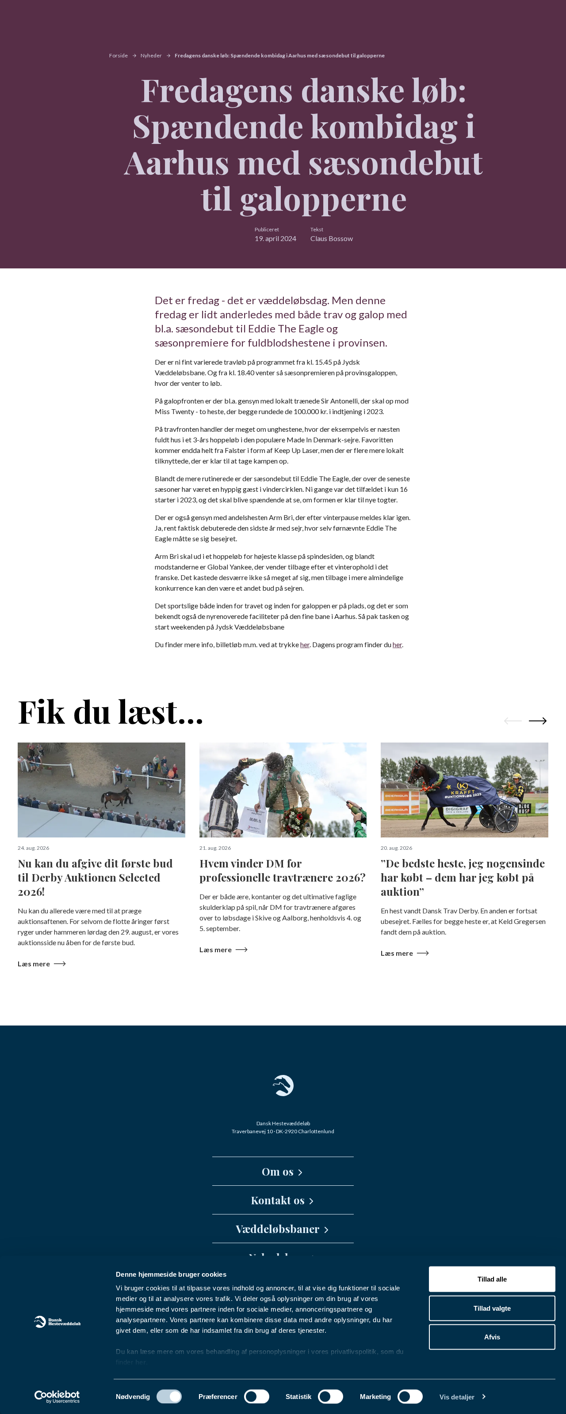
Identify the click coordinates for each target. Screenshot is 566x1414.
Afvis (492, 1337)
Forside (118, 55)
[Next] (537, 721)
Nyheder (151, 55)
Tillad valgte (492, 1308)
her (140, 1362)
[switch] (256, 1396)
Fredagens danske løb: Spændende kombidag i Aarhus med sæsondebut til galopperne (280, 55)
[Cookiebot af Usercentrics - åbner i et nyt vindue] (57, 1396)
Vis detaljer (457, 1396)
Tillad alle (492, 1279)
